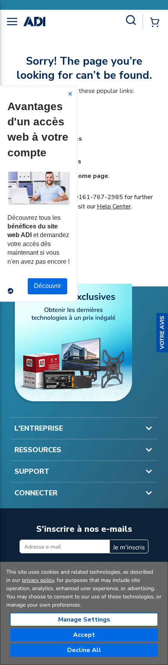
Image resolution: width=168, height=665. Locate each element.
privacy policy (38, 580)
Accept (84, 635)
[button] (162, 332)
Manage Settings (84, 619)
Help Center (114, 206)
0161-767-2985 (99, 197)
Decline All (84, 650)
